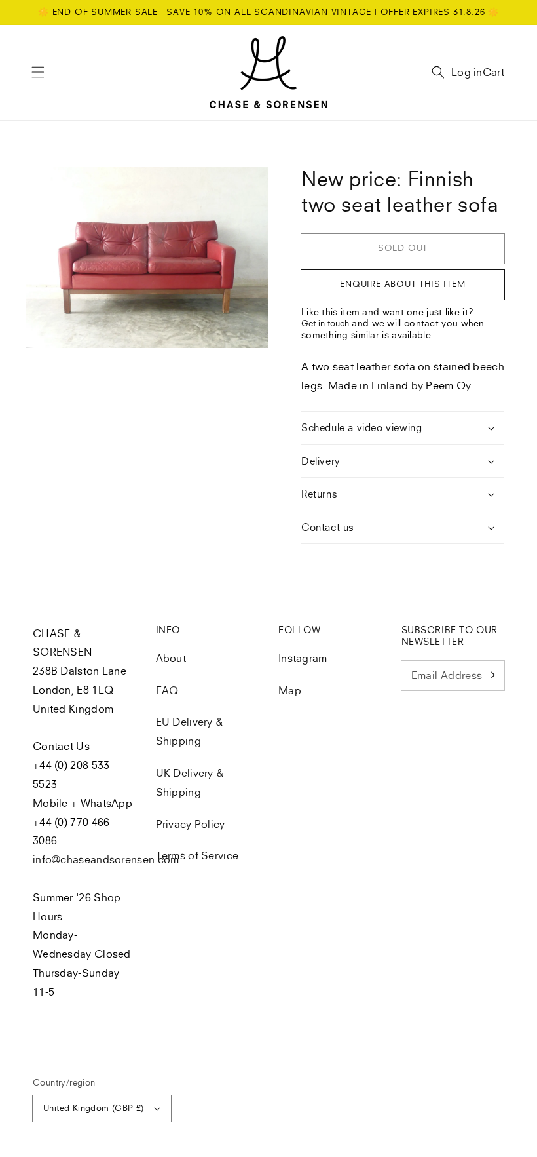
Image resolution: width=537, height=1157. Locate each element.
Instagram (302, 658)
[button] (38, 72)
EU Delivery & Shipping (190, 731)
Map (289, 690)
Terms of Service (197, 855)
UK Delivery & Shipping (190, 782)
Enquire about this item (402, 284)
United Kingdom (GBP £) (93, 1108)
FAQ (167, 690)
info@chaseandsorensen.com (106, 859)
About (171, 658)
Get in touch (325, 323)
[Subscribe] (489, 675)
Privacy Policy (190, 824)
